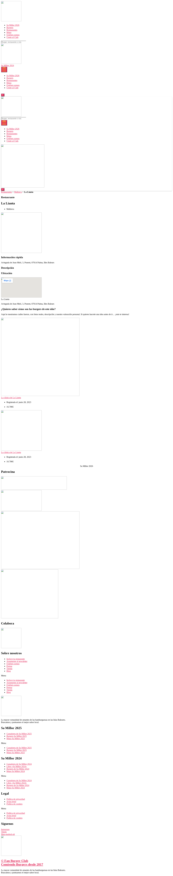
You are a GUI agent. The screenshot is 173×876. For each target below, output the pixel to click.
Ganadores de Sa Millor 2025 (19, 734)
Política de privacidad (15, 799)
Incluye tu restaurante (15, 659)
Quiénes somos (12, 35)
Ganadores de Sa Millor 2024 (19, 764)
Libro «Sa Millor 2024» (16, 766)
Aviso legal (11, 801)
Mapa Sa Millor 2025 (15, 738)
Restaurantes (11, 30)
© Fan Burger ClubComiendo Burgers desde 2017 (22, 862)
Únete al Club (12, 37)
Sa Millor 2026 (12, 25)
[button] (86, 675)
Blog (8, 671)
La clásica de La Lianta (11, 397)
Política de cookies (14, 804)
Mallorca (18, 192)
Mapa (8, 32)
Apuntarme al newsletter (16, 661)
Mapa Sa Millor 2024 (15, 771)
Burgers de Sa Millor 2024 (17, 769)
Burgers (9, 27)
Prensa (9, 666)
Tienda (9, 668)
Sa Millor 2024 (7, 65)
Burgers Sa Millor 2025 (16, 736)
